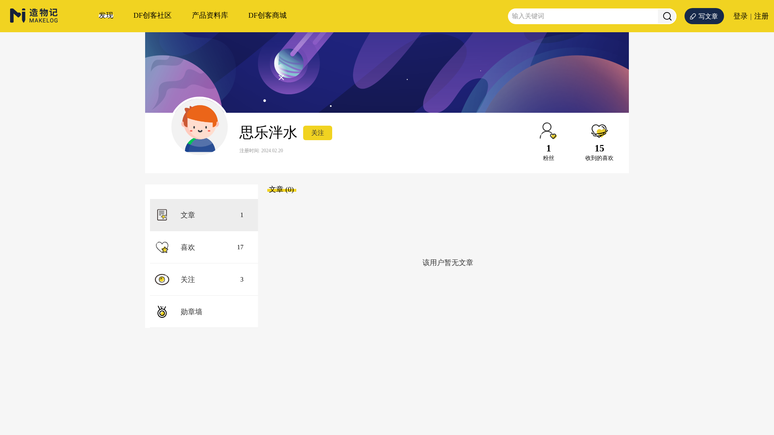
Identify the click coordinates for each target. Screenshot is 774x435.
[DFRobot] (34, 21)
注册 (761, 16)
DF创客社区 (152, 15)
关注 (317, 132)
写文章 (708, 16)
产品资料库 (210, 15)
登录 (740, 16)
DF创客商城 (267, 15)
